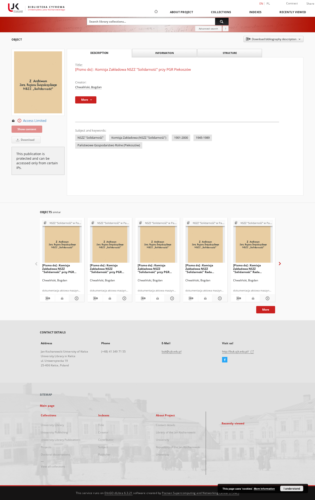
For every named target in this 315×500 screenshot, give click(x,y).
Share (310, 4)
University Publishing (54, 432)
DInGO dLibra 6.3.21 (118, 493)
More (265, 310)
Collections (221, 12)
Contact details (165, 425)
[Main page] (156, 12)
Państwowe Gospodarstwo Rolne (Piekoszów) (108, 145)
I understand (292, 488)
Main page (47, 406)
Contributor (105, 440)
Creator (103, 432)
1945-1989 (203, 138)
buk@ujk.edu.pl (171, 351)
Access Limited (34, 120)
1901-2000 (181, 138)
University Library (52, 425)
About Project (181, 12)
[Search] (222, 21)
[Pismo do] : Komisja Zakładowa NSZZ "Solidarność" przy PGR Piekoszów (58, 268)
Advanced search (208, 28)
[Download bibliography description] (47, 298)
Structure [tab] (230, 53)
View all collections (53, 466)
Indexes (255, 12)
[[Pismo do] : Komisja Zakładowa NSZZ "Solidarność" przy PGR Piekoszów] (62, 242)
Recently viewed (292, 12)
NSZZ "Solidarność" (90, 138)
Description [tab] (99, 53)
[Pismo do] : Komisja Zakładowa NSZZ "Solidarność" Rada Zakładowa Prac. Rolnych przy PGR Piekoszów (202, 268)
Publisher (104, 454)
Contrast (292, 3)
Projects (46, 447)
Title (101, 425)
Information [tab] (164, 53)
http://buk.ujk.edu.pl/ (236, 351)
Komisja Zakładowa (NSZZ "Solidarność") (138, 138)
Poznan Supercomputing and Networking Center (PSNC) (200, 493)
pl (268, 3)
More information (264, 488)
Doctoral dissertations (55, 454)
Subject (103, 447)
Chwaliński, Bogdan (88, 87)
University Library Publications (60, 440)
